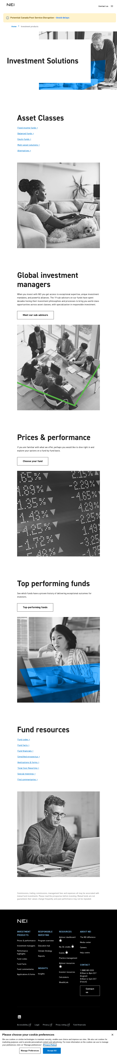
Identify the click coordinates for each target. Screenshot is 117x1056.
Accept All (52, 1051)
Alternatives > (24, 151)
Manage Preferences (30, 1051)
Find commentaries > (27, 780)
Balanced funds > (25, 134)
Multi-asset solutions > (28, 145)
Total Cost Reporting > (28, 768)
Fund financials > (25, 751)
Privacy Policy (50, 1045)
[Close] (112, 1035)
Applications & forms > (28, 762)
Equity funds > (24, 139)
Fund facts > (23, 745)
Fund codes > (23, 740)
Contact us (103, 6)
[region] (58, 1043)
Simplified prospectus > (28, 757)
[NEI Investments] (22, 921)
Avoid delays (62, 18)
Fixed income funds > (27, 128)
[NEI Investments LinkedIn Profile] (19, 1017)
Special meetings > (26, 774)
